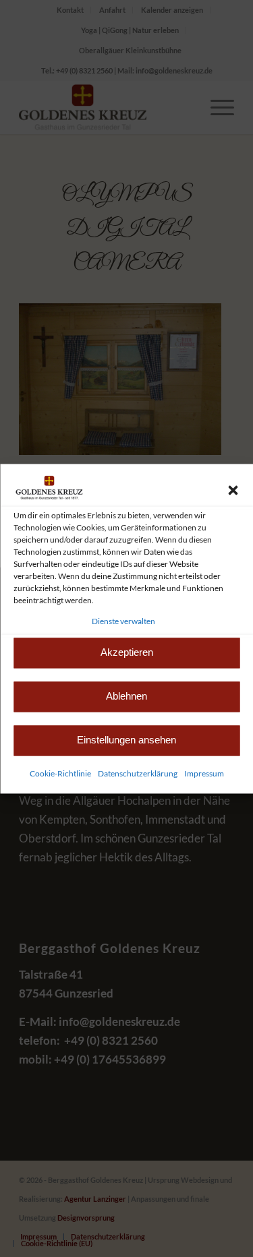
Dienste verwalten (123, 621)
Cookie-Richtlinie (60, 773)
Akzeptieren (127, 652)
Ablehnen (126, 696)
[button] (233, 490)
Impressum (204, 773)
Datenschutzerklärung (137, 773)
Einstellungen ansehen (126, 740)
